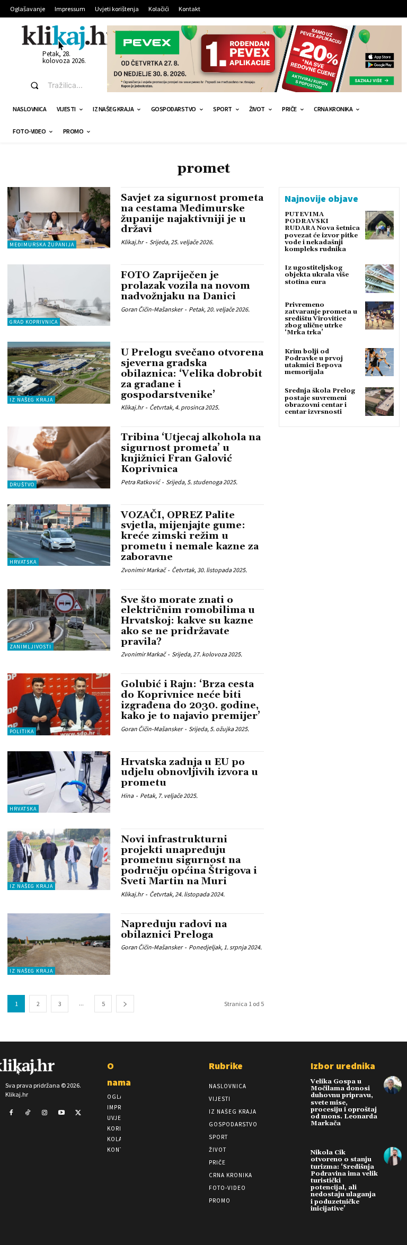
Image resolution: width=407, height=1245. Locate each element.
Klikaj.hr (132, 242)
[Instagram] (44, 1113)
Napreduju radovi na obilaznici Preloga (174, 929)
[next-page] (125, 1003)
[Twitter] (78, 1113)
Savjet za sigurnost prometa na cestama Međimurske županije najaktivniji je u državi (192, 213)
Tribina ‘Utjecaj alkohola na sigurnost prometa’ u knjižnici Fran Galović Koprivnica (191, 453)
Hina (127, 795)
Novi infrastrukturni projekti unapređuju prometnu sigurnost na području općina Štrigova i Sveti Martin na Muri (189, 860)
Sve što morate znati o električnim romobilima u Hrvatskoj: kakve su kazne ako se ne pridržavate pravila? (188, 621)
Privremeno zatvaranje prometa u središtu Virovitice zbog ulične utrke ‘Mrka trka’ (321, 319)
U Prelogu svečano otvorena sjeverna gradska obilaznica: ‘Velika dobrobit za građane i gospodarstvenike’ (192, 373)
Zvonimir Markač (143, 570)
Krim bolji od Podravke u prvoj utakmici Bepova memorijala (314, 362)
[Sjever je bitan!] (69, 37)
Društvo (22, 484)
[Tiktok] (28, 1113)
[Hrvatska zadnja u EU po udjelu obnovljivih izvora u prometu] (58, 782)
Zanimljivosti (30, 646)
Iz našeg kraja (31, 399)
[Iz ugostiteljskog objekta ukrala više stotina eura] (379, 278)
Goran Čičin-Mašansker (151, 309)
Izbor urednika (343, 1066)
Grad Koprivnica (34, 321)
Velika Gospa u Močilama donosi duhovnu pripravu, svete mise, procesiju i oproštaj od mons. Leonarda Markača (344, 1102)
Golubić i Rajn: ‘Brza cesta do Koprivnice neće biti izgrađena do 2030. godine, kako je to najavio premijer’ (190, 700)
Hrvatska (23, 561)
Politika (22, 731)
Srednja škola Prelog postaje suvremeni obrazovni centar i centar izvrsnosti (320, 401)
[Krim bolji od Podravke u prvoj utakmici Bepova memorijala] (379, 362)
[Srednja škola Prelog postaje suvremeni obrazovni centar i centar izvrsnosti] (379, 401)
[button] (58, 85)
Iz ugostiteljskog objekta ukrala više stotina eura (317, 275)
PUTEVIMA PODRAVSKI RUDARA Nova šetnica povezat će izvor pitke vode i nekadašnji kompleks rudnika (322, 231)
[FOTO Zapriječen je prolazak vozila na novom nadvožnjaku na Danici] (58, 295)
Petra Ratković (140, 482)
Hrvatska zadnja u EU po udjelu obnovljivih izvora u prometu (189, 772)
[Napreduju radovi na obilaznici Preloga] (58, 944)
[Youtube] (61, 1113)
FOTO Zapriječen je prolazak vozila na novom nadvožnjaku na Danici (185, 286)
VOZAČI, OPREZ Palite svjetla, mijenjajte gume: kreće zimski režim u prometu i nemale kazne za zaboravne (190, 536)
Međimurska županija (42, 244)
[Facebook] (11, 1113)
